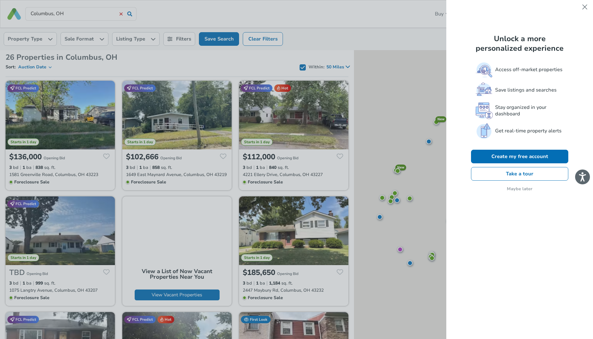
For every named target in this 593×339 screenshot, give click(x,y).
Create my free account (519, 156)
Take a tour (519, 173)
